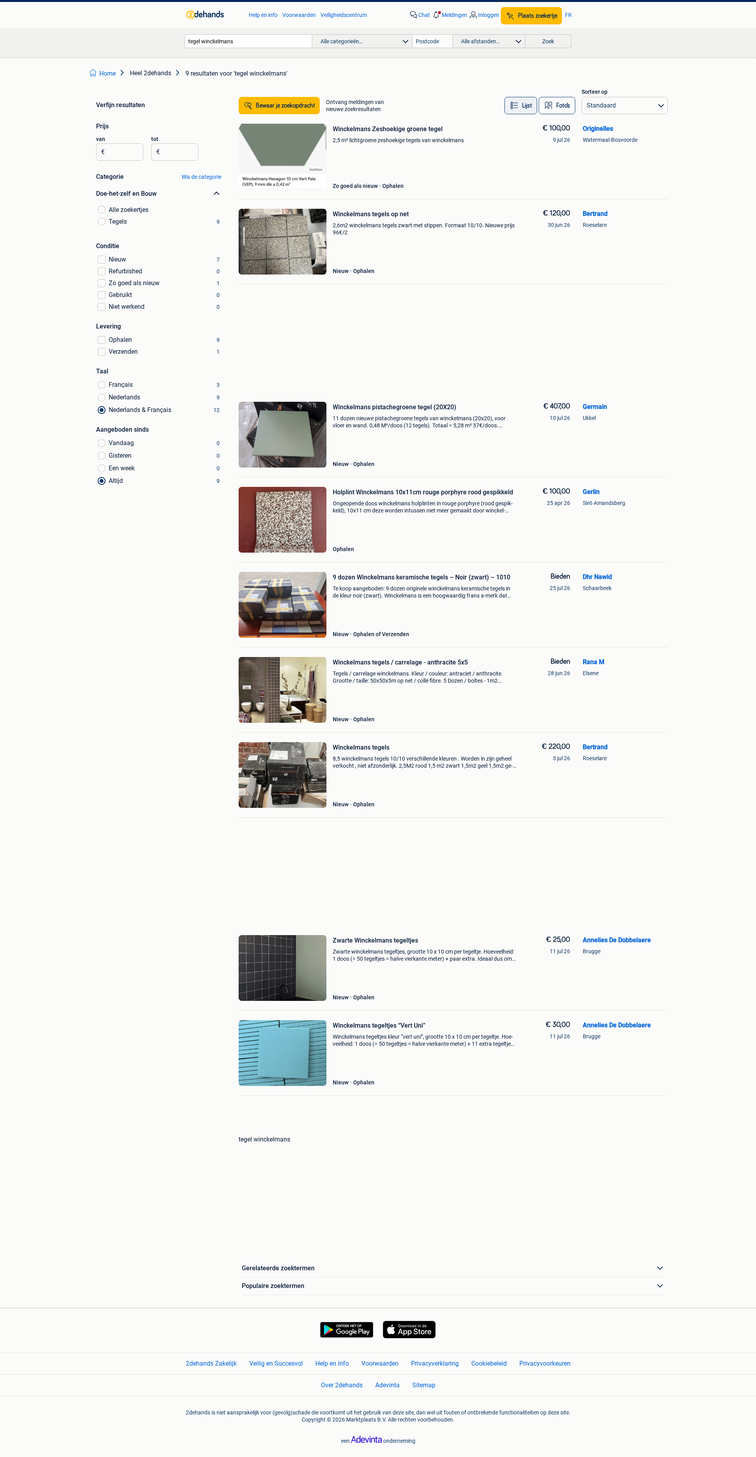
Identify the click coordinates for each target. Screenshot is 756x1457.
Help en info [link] (263, 15)
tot (154, 139)
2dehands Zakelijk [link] (211, 1363)
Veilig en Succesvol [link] (276, 1363)
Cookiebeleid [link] (489, 1363)
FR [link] (568, 15)
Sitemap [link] (423, 1385)
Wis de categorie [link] (201, 177)
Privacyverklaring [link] (435, 1363)
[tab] (520, 105)
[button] (449, 15)
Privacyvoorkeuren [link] (545, 1363)
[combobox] (248, 41)
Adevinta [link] (387, 1385)
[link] (214, 15)
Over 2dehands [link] (342, 1385)
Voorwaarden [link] (299, 15)
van (100, 139)
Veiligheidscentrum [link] (344, 15)
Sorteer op (595, 92)
